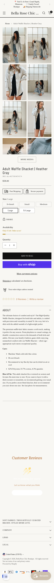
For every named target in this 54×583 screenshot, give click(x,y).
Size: (8, 199)
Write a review (36, 299)
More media (27, 159)
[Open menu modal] (4, 13)
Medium (43, 204)
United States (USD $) (14, 554)
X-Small (10, 204)
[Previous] (4, 4)
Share (9, 219)
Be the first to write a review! (27, 492)
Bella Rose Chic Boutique (25, 559)
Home (7, 23)
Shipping (7, 281)
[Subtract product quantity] (5, 245)
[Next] (50, 4)
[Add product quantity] (14, 245)
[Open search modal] (44, 13)
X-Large (27, 210)
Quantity (7, 239)
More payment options (27, 273)
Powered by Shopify (10, 564)
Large (10, 210)
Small (27, 204)
